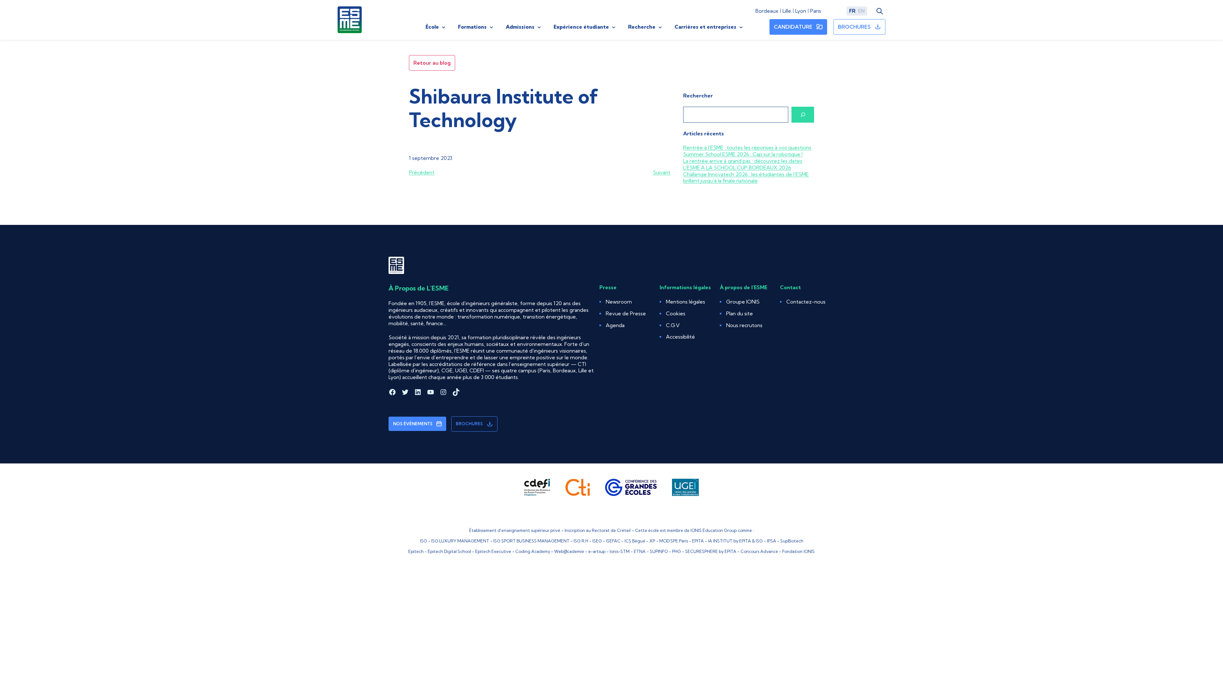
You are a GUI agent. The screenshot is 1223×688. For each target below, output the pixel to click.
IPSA (771, 540)
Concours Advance (759, 551)
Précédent (421, 172)
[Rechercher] (802, 114)
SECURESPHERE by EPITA (710, 551)
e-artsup (596, 551)
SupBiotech (791, 540)
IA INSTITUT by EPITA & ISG (735, 540)
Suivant (661, 172)
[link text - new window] (537, 487)
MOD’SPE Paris (673, 540)
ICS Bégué (635, 540)
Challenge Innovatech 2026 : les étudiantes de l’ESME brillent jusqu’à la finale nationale (746, 177)
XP (652, 540)
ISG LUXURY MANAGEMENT (460, 540)
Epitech (416, 551)
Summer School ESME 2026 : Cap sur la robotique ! (743, 154)
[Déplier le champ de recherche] (879, 11)
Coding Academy (532, 551)
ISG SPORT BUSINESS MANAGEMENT (531, 540)
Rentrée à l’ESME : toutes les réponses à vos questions (747, 147)
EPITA (698, 540)
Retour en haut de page (1192, 664)
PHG (676, 551)
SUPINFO (659, 551)
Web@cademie (569, 551)
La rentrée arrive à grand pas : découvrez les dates (742, 161)
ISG (423, 540)
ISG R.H (581, 540)
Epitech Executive (493, 551)
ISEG (597, 540)
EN (861, 11)
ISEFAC (613, 540)
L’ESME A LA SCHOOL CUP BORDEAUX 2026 (737, 167)
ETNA (640, 551)
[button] (675, 313)
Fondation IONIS (798, 551)
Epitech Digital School (449, 551)
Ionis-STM (620, 551)
